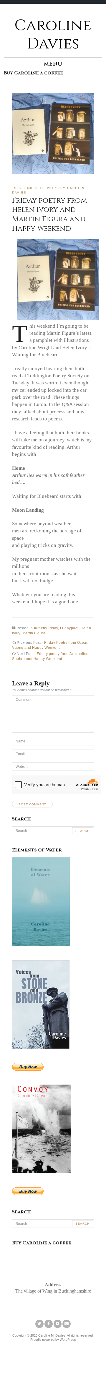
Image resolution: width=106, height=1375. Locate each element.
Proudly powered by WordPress (53, 1339)
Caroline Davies (53, 34)
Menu (53, 64)
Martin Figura (34, 633)
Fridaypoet (69, 628)
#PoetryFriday (46, 628)
